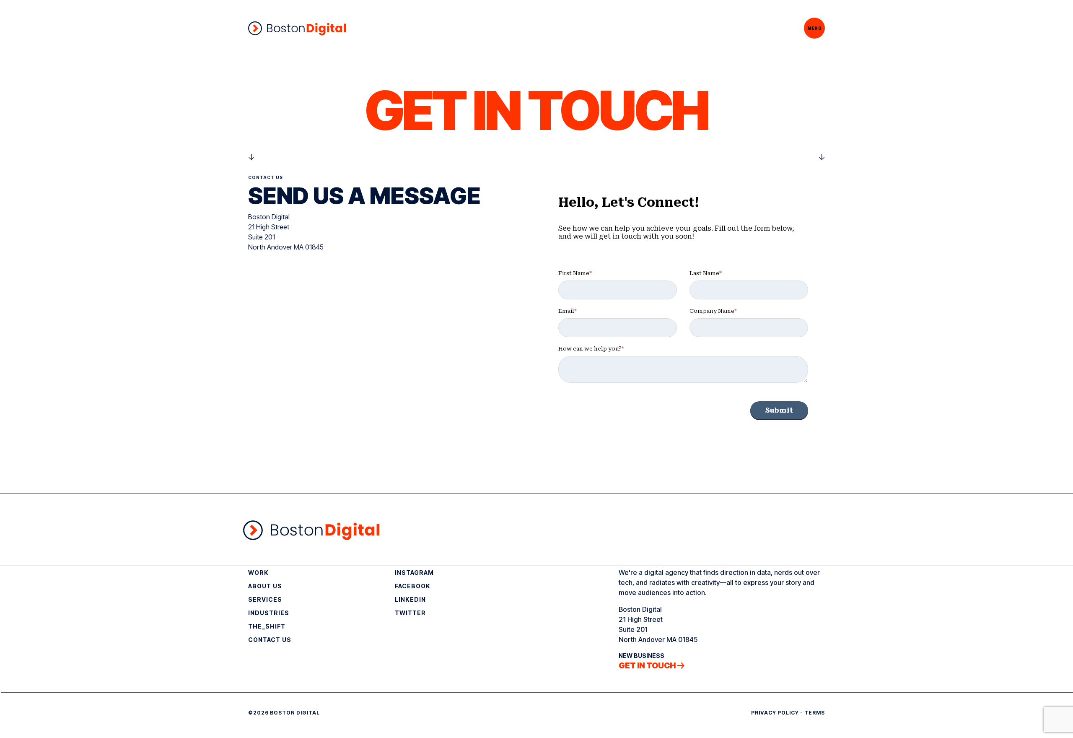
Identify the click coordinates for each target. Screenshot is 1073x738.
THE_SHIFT (266, 626)
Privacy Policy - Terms (788, 712)
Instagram (414, 572)
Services (265, 599)
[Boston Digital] (297, 28)
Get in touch (647, 665)
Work (258, 572)
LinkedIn (410, 599)
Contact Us (269, 639)
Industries (268, 612)
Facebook (412, 586)
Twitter (410, 612)
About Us (265, 586)
